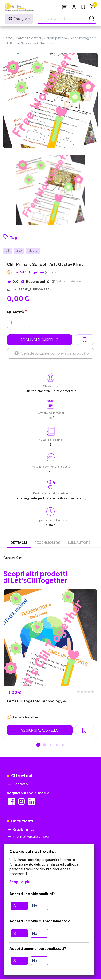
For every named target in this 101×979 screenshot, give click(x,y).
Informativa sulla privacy (31, 836)
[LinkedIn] (32, 803)
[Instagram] (22, 803)
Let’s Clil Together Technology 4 (36, 701)
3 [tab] (50, 745)
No (34, 905)
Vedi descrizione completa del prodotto (55, 353)
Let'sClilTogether (36, 272)
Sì (14, 905)
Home (7, 38)
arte (19, 250)
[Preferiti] (83, 7)
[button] (74, 7)
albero (33, 250)
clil (8, 250)
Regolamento (23, 829)
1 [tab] (38, 745)
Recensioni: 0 (37, 281)
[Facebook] (11, 803)
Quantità (15, 311)
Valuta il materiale (68, 281)
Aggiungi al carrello (39, 339)
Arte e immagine (81, 38)
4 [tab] (56, 745)
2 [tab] (44, 745)
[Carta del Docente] (65, 7)
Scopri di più (19, 882)
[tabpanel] (50, 664)
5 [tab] (62, 745)
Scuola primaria (55, 38)
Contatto (20, 784)
